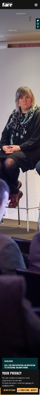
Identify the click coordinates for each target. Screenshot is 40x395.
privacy (28, 383)
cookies (5, 385)
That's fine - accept (28, 390)
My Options (10, 390)
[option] (20, 198)
